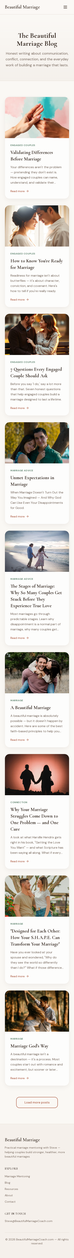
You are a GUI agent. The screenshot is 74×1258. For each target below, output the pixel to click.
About (9, 1195)
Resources (11, 1189)
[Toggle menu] (65, 7)
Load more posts (37, 1102)
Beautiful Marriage (22, 7)
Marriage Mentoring (17, 1176)
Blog (7, 1182)
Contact (10, 1201)
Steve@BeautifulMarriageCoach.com (28, 1221)
